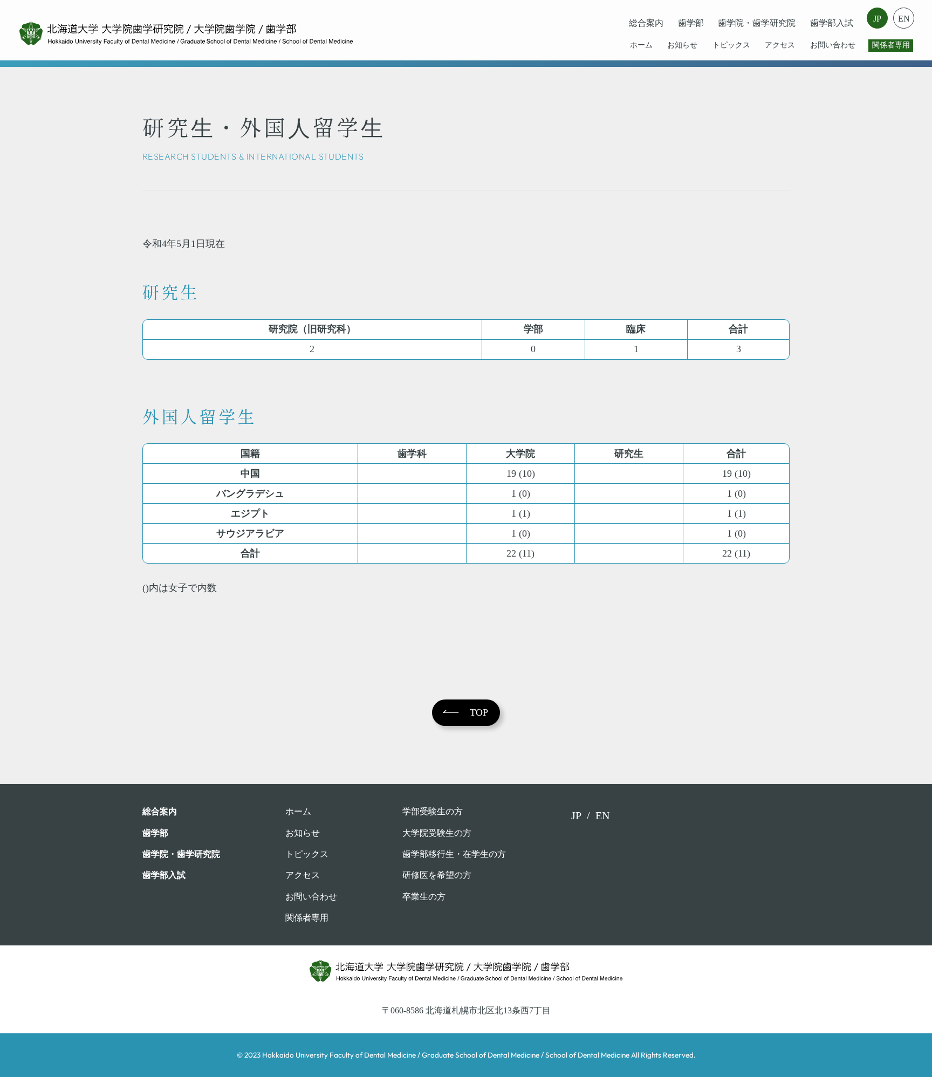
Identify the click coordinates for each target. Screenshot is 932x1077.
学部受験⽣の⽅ (432, 811)
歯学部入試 (831, 23)
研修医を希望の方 (436, 875)
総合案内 (646, 23)
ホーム (641, 45)
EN (903, 18)
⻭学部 (691, 23)
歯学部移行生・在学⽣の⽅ (454, 854)
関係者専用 (891, 45)
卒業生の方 (424, 896)
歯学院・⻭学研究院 (757, 23)
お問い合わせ (832, 45)
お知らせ (682, 45)
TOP (479, 712)
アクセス (780, 45)
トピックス (731, 45)
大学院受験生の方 (436, 833)
